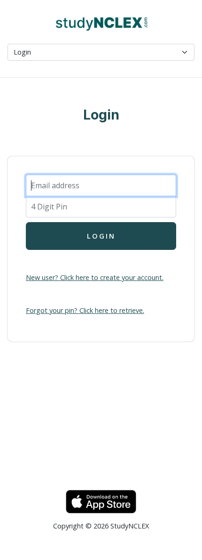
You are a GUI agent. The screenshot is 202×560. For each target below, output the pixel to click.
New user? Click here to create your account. (94, 277)
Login (101, 236)
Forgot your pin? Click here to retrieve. (85, 310)
